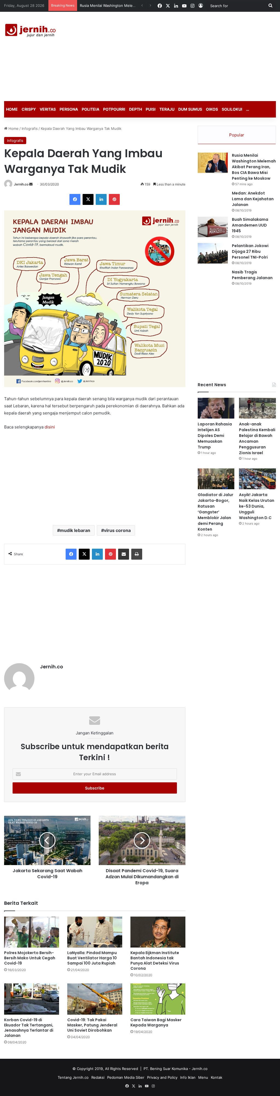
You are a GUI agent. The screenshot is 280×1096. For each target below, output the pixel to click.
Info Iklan (188, 1077)
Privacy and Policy (162, 1077)
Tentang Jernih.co (73, 1077)
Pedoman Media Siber (125, 1077)
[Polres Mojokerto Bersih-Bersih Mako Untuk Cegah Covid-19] (31, 932)
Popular (236, 135)
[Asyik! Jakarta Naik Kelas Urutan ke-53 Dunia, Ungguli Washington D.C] (257, 478)
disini (50, 427)
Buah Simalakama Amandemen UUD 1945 (250, 225)
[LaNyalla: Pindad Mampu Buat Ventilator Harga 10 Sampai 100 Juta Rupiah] (94, 932)
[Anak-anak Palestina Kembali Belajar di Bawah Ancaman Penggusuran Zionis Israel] (257, 408)
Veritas (48, 109)
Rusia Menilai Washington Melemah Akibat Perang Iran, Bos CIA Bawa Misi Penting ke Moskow (254, 167)
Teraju (166, 109)
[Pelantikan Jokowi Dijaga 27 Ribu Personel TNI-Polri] (213, 253)
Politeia (90, 109)
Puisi (151, 109)
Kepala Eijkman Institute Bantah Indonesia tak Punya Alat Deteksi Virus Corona (154, 960)
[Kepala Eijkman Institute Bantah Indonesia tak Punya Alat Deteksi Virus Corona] (157, 932)
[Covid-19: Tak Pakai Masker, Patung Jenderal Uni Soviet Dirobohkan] (94, 998)
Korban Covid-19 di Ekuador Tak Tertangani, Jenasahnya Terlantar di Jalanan (28, 1027)
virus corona (117, 530)
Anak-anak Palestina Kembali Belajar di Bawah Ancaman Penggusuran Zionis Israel (257, 438)
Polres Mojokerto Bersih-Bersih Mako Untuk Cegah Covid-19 (29, 958)
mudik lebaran (75, 530)
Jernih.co (21, 184)
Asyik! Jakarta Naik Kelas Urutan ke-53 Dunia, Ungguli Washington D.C (256, 506)
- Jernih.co (198, 1068)
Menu (203, 1077)
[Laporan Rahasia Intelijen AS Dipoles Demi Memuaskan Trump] (216, 408)
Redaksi (97, 1077)
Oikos (212, 109)
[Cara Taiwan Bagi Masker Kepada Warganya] (157, 998)
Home (12, 109)
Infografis (30, 128)
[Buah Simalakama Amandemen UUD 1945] (213, 227)
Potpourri (114, 109)
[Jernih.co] (31, 31)
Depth (135, 109)
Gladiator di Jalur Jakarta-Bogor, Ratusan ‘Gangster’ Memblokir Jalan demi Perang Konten (215, 512)
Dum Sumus (190, 109)
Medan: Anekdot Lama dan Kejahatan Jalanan (253, 198)
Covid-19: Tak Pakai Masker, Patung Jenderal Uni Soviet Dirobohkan (92, 1025)
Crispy (29, 109)
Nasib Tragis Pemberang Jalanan (252, 275)
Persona (69, 109)
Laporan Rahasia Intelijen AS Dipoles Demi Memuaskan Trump (215, 435)
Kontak (216, 1077)
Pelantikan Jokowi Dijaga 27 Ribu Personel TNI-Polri (250, 251)
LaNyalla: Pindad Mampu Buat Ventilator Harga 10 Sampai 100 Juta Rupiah (92, 958)
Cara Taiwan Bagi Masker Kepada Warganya (156, 1022)
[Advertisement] (188, 55)
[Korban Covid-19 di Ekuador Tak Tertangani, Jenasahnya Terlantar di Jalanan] (31, 998)
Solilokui (232, 109)
